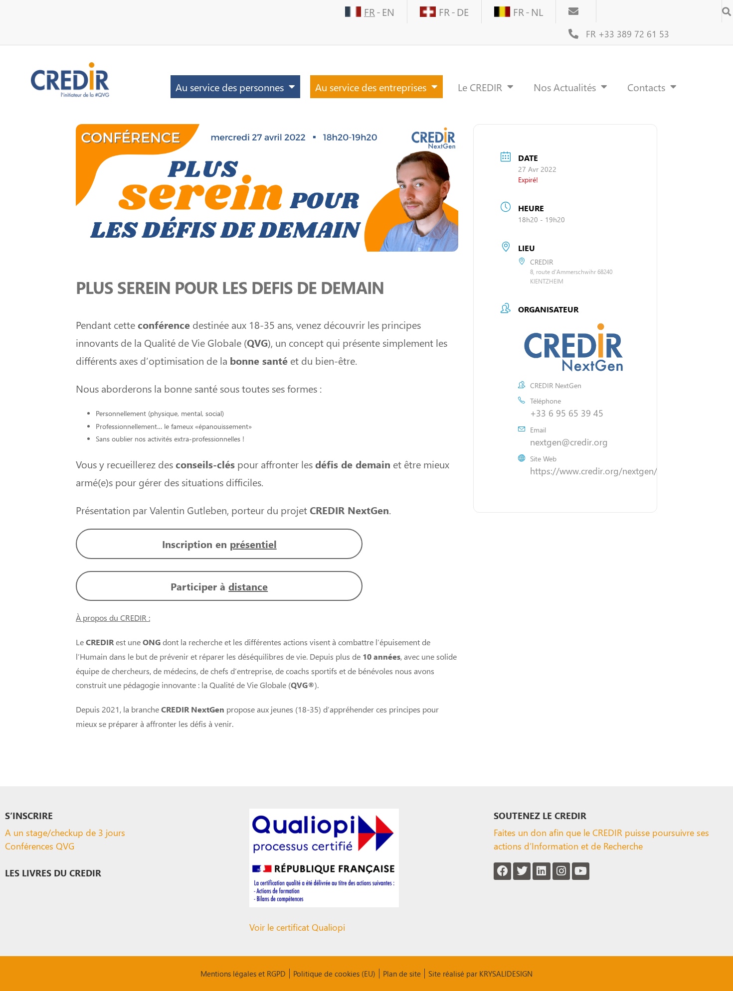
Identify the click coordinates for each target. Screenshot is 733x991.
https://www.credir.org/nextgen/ (593, 470)
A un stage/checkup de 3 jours (65, 832)
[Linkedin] (541, 871)
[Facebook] (502, 871)
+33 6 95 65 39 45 (566, 413)
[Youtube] (580, 871)
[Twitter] (522, 871)
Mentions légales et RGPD (243, 974)
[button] (726, 8)
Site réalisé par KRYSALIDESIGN (480, 974)
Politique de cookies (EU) (334, 974)
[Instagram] (561, 871)
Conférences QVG (39, 846)
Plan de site (402, 974)
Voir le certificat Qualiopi (297, 927)
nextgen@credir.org (569, 441)
